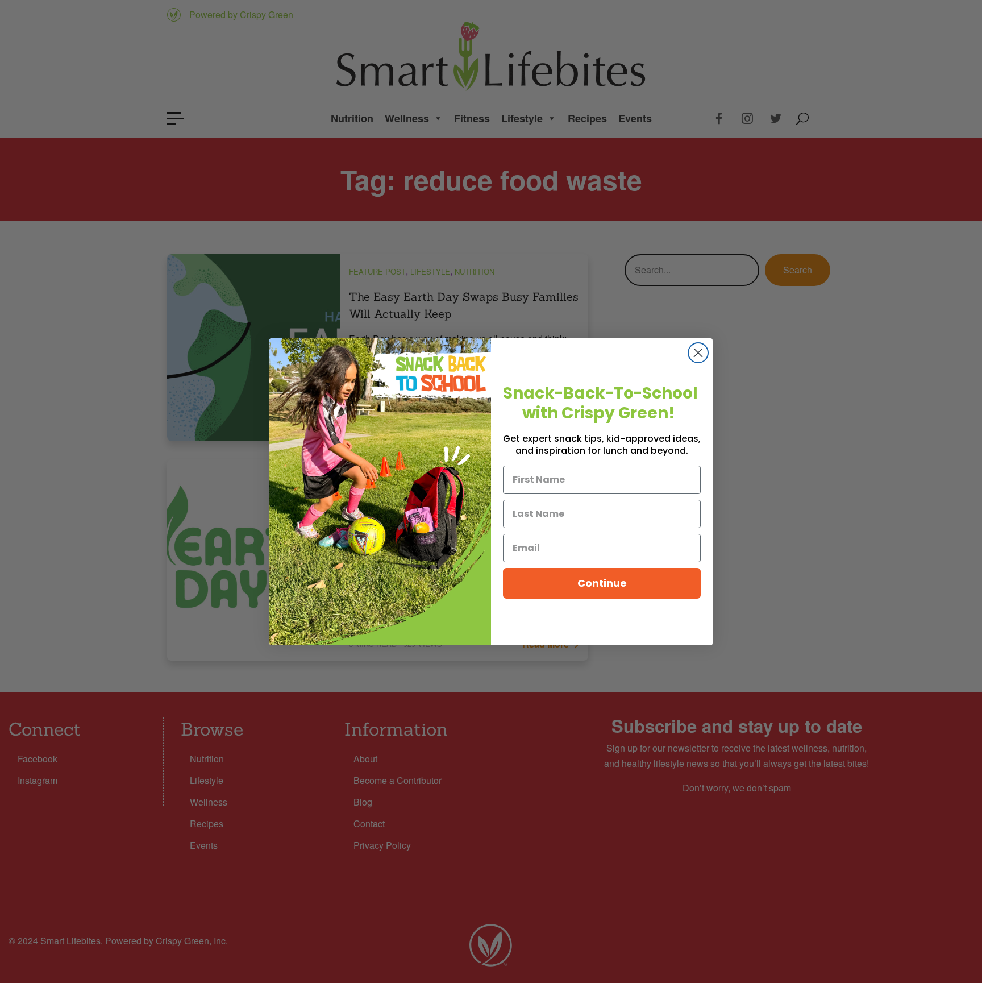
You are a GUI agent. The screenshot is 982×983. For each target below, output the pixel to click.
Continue (602, 583)
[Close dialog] (698, 353)
